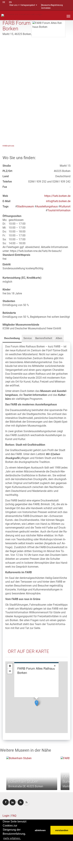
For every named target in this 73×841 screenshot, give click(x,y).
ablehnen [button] (40, 830)
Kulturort (65, 206)
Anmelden (46, 8)
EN (10, 2)
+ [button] (10, 666)
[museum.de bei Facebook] (6, 802)
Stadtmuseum (25, 206)
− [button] (10, 671)
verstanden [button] (61, 830)
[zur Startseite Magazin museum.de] (21, 15)
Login (6, 815)
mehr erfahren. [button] (12, 838)
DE (4, 2)
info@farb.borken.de (58, 201)
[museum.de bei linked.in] (13, 802)
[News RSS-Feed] (27, 802)
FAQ (13, 815)
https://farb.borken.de (57, 196)
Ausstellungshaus (47, 206)
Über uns (13, 5)
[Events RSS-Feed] (21, 802)
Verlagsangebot (27, 5)
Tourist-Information (58, 210)
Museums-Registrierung (52, 5)
